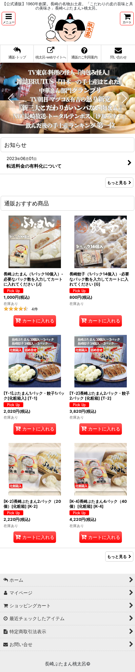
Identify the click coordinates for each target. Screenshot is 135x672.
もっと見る (117, 182)
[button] (8, 18)
